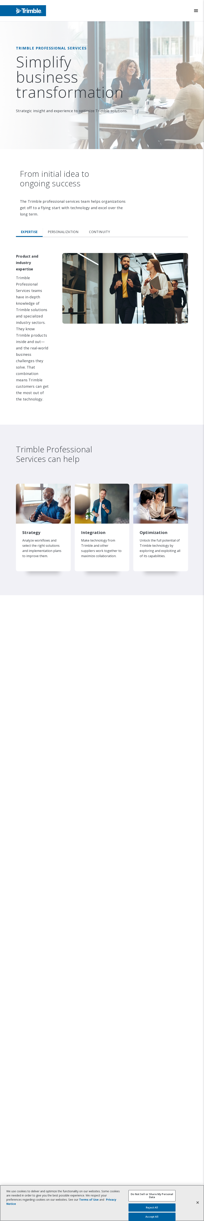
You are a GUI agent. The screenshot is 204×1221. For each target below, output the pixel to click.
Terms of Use (89, 1199)
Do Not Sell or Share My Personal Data (152, 1195)
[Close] (197, 1202)
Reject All (152, 1207)
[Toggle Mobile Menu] (196, 10)
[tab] (29, 232)
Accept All (151, 1216)
